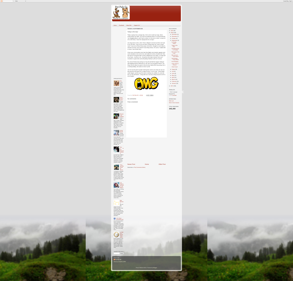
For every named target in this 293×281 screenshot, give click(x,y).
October (174, 38)
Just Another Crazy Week (175, 59)
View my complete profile (120, 261)
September (175, 40)
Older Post (162, 164)
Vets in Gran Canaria (174, 102)
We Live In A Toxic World (175, 56)
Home (115, 25)
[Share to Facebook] (151, 95)
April (173, 77)
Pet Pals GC (118, 259)
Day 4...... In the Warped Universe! (122, 150)
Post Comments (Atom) (139, 167)
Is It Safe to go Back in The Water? (122, 185)
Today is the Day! (174, 46)
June (173, 73)
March (173, 79)
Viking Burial (121, 131)
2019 (172, 30)
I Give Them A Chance (175, 64)
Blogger (155, 267)
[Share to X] (150, 95)
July (173, 71)
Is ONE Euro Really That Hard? (121, 235)
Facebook (121, 25)
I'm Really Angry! (174, 43)
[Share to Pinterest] (152, 95)
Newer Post (131, 164)
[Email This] (147, 95)
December (174, 34)
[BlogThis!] (148, 95)
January (174, 83)
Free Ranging (175, 61)
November (174, 36)
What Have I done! (121, 99)
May (173, 75)
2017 (172, 86)
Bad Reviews (121, 201)
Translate (174, 95)
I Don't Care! (175, 66)
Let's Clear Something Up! (119, 219)
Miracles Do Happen (122, 115)
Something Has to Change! (175, 49)
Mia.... (121, 81)
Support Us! (137, 25)
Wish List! (171, 100)
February (174, 81)
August (174, 69)
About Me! (128, 25)
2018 (172, 32)
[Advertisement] (146, 150)
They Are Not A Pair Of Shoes (122, 167)
